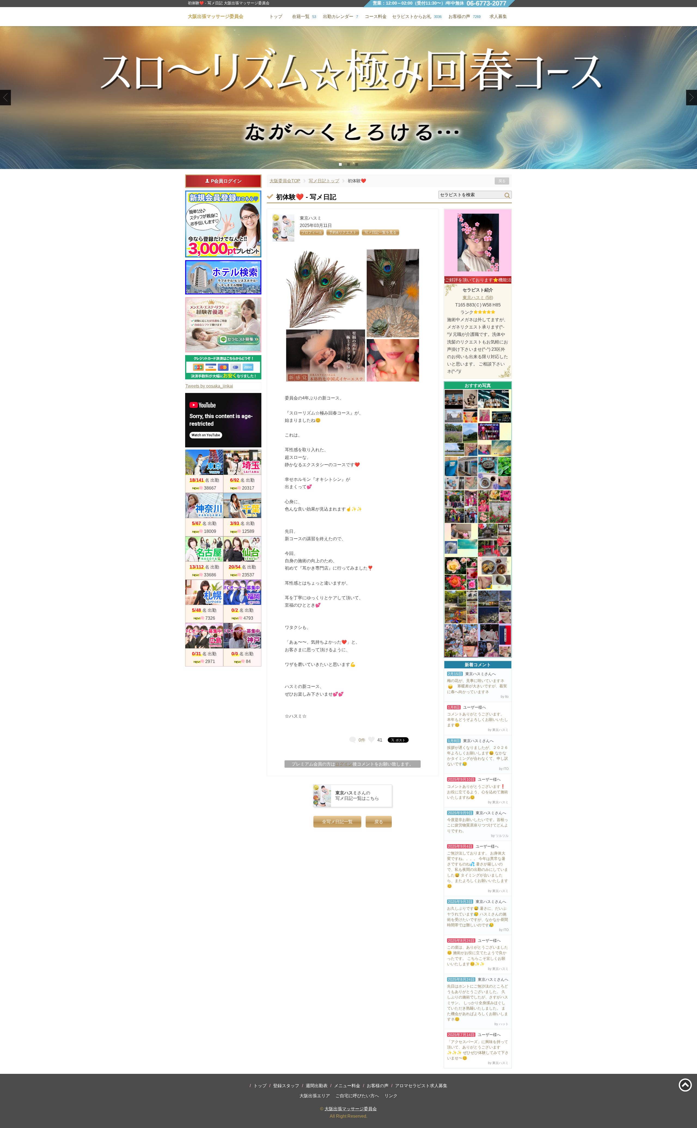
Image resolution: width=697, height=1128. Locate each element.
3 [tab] (357, 164)
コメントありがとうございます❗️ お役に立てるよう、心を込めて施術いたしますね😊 (477, 792)
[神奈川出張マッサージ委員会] (204, 505)
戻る (502, 181)
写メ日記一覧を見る (380, 232)
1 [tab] (340, 164)
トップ (260, 1085)
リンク (391, 1095)
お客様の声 (378, 1085)
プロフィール (311, 232)
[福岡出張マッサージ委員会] (242, 592)
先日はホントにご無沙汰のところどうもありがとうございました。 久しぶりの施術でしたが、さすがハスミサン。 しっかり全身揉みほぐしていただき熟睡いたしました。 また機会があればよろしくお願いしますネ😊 (477, 1002)
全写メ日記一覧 (337, 821)
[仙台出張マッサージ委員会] (242, 549)
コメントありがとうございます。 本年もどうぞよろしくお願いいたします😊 (477, 719)
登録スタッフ (286, 1085)
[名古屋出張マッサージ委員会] (204, 549)
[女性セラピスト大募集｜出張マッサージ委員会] (223, 324)
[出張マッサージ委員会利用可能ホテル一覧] (223, 277)
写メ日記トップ (324, 181)
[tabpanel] (348, 97)
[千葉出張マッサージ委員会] (242, 505)
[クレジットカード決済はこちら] (223, 367)
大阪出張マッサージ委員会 (351, 1109)
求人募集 (498, 16)
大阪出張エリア (314, 1095)
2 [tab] (349, 164)
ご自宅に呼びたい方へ (357, 1095)
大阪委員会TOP (285, 181)
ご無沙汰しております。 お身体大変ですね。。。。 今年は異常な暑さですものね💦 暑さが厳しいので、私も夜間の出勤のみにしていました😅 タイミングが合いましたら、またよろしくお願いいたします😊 (477, 869)
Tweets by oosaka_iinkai (209, 386)
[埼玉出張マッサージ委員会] (242, 462)
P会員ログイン (226, 181)
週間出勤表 (317, 1085)
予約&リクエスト (342, 232)
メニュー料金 (347, 1085)
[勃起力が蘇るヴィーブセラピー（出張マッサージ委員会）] (348, 97)
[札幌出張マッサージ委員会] (204, 592)
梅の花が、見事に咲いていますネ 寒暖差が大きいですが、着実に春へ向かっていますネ (477, 686)
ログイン (344, 764)
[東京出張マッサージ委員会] (204, 462)
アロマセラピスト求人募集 (421, 1085)
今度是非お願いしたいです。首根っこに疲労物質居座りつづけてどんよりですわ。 (477, 825)
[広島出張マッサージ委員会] (204, 635)
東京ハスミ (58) (478, 297)
